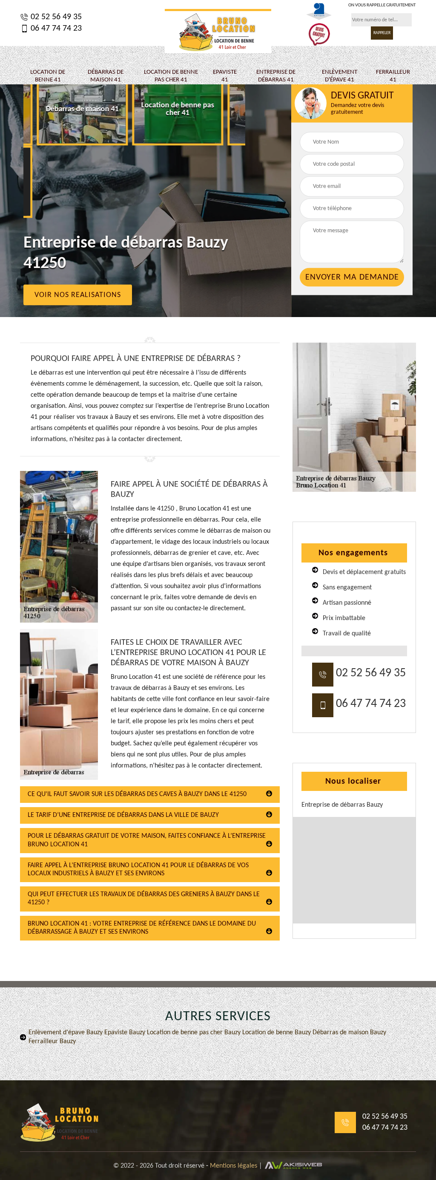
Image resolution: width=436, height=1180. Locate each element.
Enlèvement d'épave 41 (339, 76)
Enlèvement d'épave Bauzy (66, 1032)
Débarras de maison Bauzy (348, 1032)
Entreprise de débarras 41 (275, 76)
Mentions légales (233, 1166)
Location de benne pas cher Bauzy (193, 1032)
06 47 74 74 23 (55, 28)
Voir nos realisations (77, 295)
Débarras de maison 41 (105, 76)
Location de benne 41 (47, 76)
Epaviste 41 (225, 76)
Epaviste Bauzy (124, 1032)
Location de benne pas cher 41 (171, 76)
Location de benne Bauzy (276, 1032)
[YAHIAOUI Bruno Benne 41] (218, 31)
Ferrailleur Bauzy (52, 1041)
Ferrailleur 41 (393, 76)
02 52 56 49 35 (55, 17)
